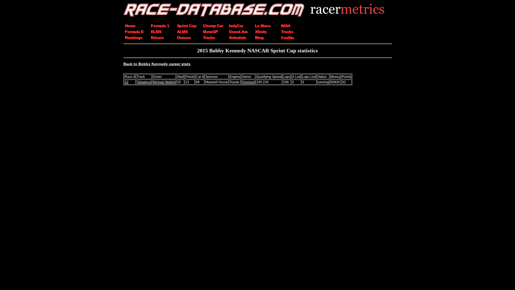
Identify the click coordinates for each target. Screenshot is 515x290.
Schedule (237, 37)
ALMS (182, 32)
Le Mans (263, 26)
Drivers (157, 37)
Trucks (287, 32)
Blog (259, 37)
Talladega (144, 82)
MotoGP (210, 32)
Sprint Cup (187, 26)
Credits (287, 37)
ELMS (156, 32)
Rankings (133, 37)
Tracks (209, 37)
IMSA (285, 26)
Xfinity (261, 32)
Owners (184, 37)
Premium (248, 82)
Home (130, 26)
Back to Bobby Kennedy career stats (156, 64)
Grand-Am (238, 32)
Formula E (134, 32)
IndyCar (236, 26)
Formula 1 (160, 26)
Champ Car (213, 26)
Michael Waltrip (164, 82)
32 (126, 82)
